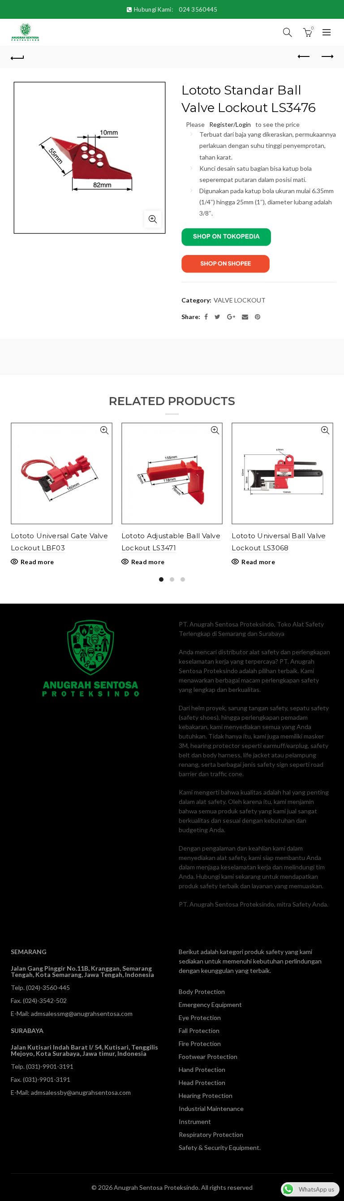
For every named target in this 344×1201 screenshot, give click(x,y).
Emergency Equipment (210, 1004)
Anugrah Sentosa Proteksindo (156, 1187)
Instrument (195, 1121)
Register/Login (230, 124)
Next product (326, 57)
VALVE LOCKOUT (240, 300)
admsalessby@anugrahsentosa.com (81, 1092)
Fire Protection (200, 1043)
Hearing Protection (205, 1095)
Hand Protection (202, 1069)
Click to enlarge (152, 219)
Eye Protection (200, 1017)
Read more (37, 562)
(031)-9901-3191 (49, 1066)
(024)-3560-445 (48, 987)
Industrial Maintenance (211, 1108)
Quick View (104, 430)
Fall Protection (199, 1030)
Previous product (304, 57)
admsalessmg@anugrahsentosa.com (82, 1013)
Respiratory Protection (211, 1134)
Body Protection (202, 991)
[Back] (17, 57)
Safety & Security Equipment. (220, 1147)
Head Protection (202, 1082)
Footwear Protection (208, 1056)
